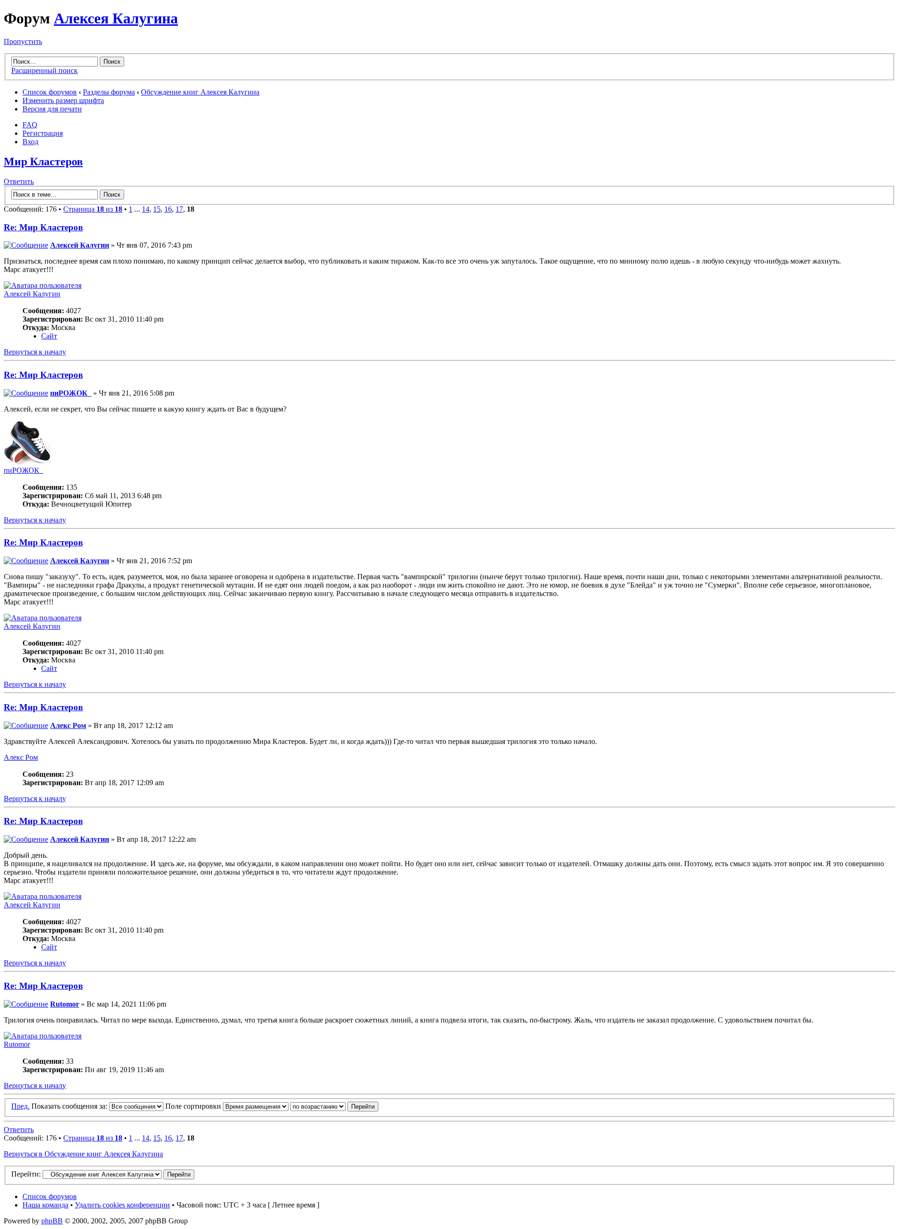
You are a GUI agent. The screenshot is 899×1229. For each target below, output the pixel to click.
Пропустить (23, 41)
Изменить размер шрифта (63, 100)
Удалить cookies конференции (122, 1205)
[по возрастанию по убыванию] (334, 1106)
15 (157, 209)
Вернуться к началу (35, 352)
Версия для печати (52, 109)
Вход (30, 142)
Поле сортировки (194, 1106)
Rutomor (64, 1004)
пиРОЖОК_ (70, 393)
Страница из (92, 209)
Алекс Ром (68, 725)
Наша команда (45, 1205)
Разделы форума (109, 92)
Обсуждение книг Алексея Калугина (200, 92)
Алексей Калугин (79, 245)
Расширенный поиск (44, 70)
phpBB (52, 1221)
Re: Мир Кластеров (43, 227)
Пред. (20, 1106)
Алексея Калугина (116, 18)
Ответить (19, 181)
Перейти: (26, 1174)
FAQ (29, 125)
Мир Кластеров (43, 161)
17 (179, 209)
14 (145, 209)
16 (168, 209)
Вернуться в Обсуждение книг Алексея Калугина (83, 1154)
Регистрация (42, 133)
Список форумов (49, 92)
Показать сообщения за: (70, 1106)
